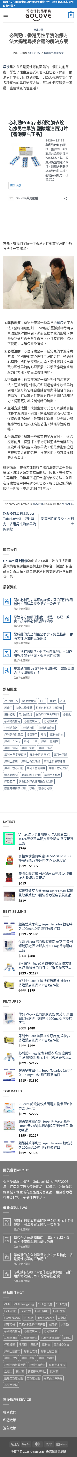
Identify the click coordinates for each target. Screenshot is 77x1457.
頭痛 (32, 788)
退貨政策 (9, 1428)
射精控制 (9, 714)
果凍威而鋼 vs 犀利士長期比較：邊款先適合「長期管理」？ (44, 671)
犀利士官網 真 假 (40, 754)
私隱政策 (9, 1420)
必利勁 (67, 714)
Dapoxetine (29, 700)
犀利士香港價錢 (30, 761)
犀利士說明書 (46, 1358)
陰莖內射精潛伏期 (15, 788)
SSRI (62, 700)
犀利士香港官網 (13, 768)
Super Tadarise (45, 1317)
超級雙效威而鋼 (13, 1378)
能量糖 (54, 1371)
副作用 (8, 707)
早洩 (6, 67)
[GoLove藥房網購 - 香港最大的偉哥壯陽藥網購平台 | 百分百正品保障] (38, 15)
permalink (67, 504)
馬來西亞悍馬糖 (53, 1378)
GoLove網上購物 (54, 53)
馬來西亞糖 (11, 1384)
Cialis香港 (59, 1311)
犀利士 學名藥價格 (15, 754)
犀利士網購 (11, 761)
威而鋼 (53, 1324)
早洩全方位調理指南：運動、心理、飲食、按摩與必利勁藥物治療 (42, 619)
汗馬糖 (23, 1344)
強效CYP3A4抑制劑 (47, 714)
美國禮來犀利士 (37, 1371)
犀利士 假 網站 (50, 741)
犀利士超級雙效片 (15, 1364)
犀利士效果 (11, 1358)
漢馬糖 (34, 1344)
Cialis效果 (25, 1311)
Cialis (7, 1304)
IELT (42, 700)
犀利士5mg (56, 734)
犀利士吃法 (30, 1351)
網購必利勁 (11, 774)
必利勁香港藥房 (13, 734)
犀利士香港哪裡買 (54, 761)
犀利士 (46, 1344)
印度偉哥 (9, 1324)
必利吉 (67, 1338)
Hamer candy (12, 1317)
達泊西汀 (9, 781)
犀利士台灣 (45, 748)
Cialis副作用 (45, 1304)
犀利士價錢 (11, 748)
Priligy (52, 700)
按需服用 (32, 734)
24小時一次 (11, 700)
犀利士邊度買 (37, 1364)
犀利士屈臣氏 (49, 1351)
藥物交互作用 (52, 774)
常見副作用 (25, 714)
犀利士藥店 (28, 1358)
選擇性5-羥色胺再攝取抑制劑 (36, 781)
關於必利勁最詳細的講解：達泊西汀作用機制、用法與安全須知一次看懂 (43, 602)
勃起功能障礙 (24, 707)
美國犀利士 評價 (31, 774)
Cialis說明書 (42, 1311)
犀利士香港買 (57, 1364)
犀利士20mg (61, 1344)
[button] (5, 15)
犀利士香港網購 (36, 768)
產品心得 (38, 29)
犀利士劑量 (28, 748)
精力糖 (20, 1371)
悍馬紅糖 (9, 1344)
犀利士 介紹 (31, 741)
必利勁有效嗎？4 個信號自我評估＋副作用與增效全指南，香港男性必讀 (43, 653)
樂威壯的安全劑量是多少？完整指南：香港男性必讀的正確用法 (43, 636)
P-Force (28, 1317)
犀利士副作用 (12, 1351)
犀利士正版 (60, 754)
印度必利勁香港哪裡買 (49, 707)
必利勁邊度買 (46, 727)
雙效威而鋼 (33, 1378)
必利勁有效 (11, 727)
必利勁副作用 (12, 721)
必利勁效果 (50, 721)
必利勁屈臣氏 (32, 721)
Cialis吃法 (61, 1304)
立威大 (8, 1371)
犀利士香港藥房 (58, 768)
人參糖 (62, 1317)
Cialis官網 (10, 1311)
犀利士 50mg (12, 741)
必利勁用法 (28, 727)
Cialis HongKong (24, 1304)
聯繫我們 (9, 1412)
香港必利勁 (45, 788)
